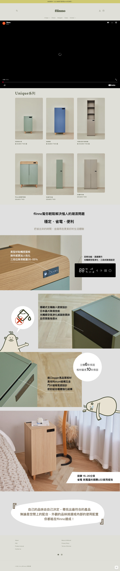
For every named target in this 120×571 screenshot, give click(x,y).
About (17, 540)
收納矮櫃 (48, 141)
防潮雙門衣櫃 (80, 194)
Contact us (18, 549)
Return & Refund (66, 540)
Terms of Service (66, 546)
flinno (20, 566)
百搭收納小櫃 (18, 141)
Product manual (19, 546)
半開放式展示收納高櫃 (82, 141)
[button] (17, 11)
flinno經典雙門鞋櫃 (20, 197)
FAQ (16, 543)
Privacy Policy (65, 543)
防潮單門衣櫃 (49, 197)
